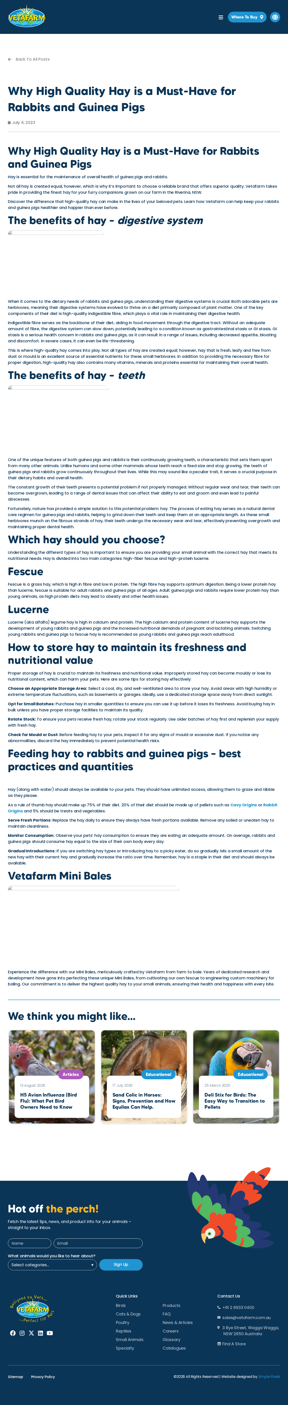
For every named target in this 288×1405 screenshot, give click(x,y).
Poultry (122, 1322)
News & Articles (178, 1322)
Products (171, 1305)
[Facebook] (13, 1333)
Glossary (171, 1339)
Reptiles (123, 1331)
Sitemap (15, 1376)
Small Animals (129, 1339)
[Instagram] (22, 1333)
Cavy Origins (243, 805)
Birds (121, 1305)
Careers (171, 1331)
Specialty (125, 1348)
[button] (275, 17)
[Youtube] (49, 1333)
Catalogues (174, 1348)
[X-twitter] (31, 1333)
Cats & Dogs (128, 1314)
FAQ (166, 1314)
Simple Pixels (269, 1376)
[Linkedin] (40, 1333)
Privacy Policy (43, 1376)
